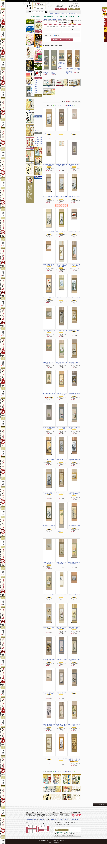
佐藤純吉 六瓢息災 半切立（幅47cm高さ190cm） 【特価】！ (61, 265)
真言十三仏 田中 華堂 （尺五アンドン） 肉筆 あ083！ (49, 394)
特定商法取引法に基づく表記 (58, 840)
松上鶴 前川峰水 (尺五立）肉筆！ (49, 459)
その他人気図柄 (38, 113)
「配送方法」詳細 (41, 819)
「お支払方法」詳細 (52, 819)
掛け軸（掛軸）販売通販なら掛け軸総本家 (50, 19)
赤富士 (75, 13)
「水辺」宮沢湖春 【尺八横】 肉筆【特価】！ (74, 493)
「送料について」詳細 (64, 819)
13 (72, 105)
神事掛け (36, 82)
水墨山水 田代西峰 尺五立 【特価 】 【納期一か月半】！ (49, 526)
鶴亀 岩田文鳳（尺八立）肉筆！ (74, 330)
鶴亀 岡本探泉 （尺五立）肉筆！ (49, 627)
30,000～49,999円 (38, 141)
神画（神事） (37, 99)
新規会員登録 (75, 3)
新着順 (79, 101)
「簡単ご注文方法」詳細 (31, 819)
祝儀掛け (36, 88)
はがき (73, 8)
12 (70, 105)
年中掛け (36, 84)
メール (78, 8)
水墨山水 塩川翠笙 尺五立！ (61, 231)
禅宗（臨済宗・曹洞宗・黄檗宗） (38, 130)
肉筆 (51, 35)
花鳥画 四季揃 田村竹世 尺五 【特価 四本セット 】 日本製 (61, 165)
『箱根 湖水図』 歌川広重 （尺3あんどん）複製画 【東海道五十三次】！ (61, 65)
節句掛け (36, 90)
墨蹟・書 (36, 109)
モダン (36, 111)
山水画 (36, 101)
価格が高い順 (74, 101)
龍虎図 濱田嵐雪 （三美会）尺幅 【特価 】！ (54, 72)
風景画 (36, 103)
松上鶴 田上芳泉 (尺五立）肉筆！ (49, 297)
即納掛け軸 (52, 13)
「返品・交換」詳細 (75, 819)
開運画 (49, 96)
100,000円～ (37, 145)
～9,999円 (37, 135)
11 (68, 105)
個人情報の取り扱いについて (46, 840)
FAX (69, 8)
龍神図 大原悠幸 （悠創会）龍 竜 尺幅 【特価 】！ (46, 72)
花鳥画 (36, 105)
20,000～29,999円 (38, 139)
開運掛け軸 (57, 13)
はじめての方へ (65, 0)
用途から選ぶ (59, 19)
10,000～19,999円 (38, 137)
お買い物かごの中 (61, 8)
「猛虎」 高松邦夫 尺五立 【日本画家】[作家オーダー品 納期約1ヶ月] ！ (69, 71)
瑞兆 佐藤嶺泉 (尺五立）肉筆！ (74, 692)
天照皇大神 (68, 13)
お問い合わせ (77, 0)
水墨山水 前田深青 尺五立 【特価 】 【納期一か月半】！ (61, 758)
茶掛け (36, 92)
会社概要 (71, 0)
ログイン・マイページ (63, 3)
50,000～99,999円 (38, 143)
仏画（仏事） (37, 97)
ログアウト (70, 3)
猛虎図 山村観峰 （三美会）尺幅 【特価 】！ (77, 70)
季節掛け (36, 86)
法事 (72, 13)
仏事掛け (36, 80)
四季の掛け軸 (62, 13)
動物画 (36, 107)
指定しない (57, 35)
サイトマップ (67, 840)
